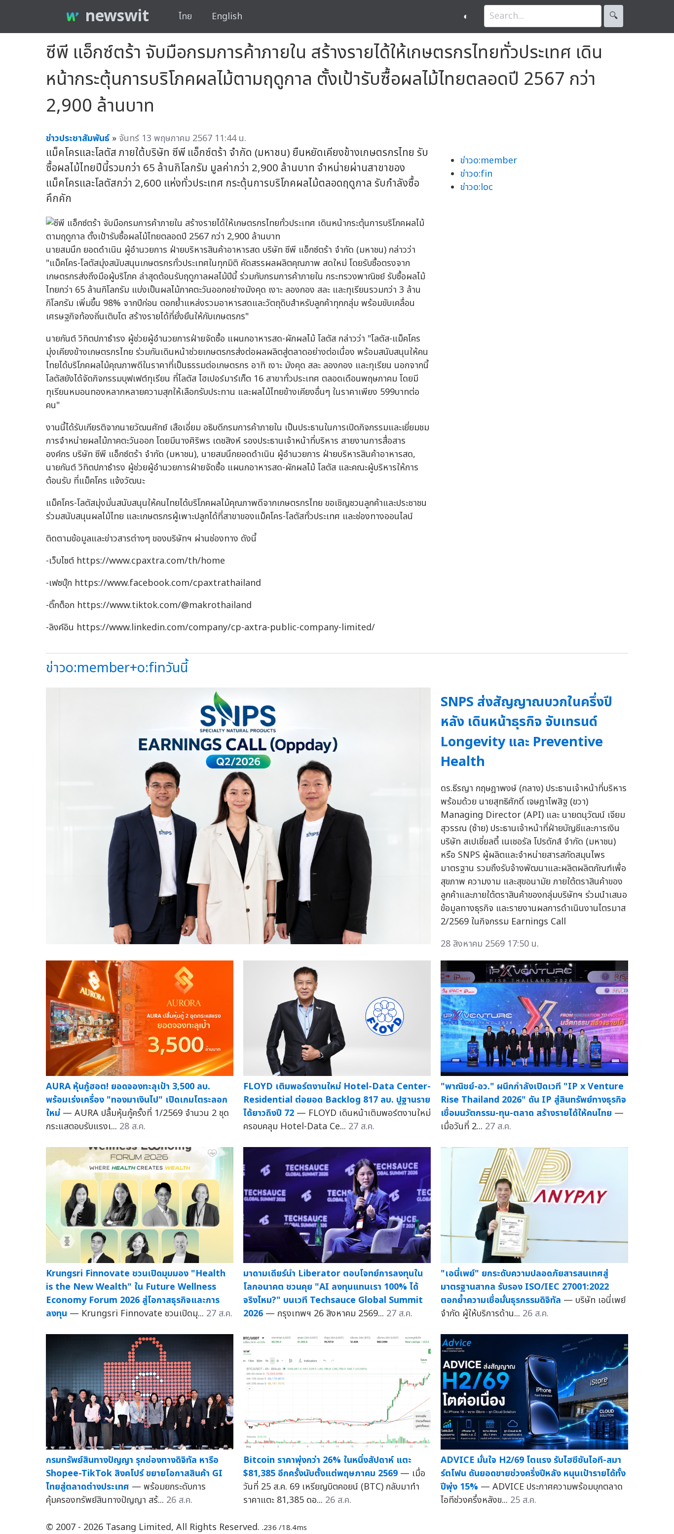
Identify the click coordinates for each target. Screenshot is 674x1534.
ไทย (185, 16)
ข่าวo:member (488, 160)
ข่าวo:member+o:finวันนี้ (117, 668)
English (227, 16)
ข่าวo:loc (476, 187)
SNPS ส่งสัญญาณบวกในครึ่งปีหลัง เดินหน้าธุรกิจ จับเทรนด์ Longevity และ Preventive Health (526, 732)
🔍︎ (613, 16)
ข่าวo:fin (476, 174)
